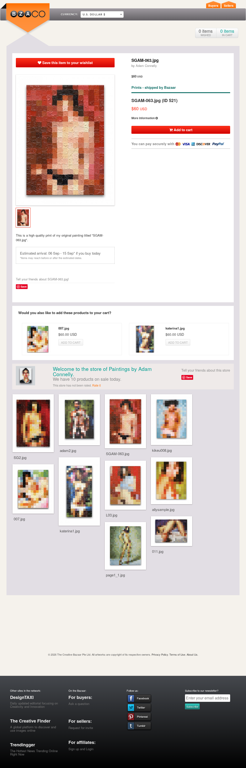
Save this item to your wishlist (67, 62)
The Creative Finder (30, 721)
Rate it (96, 385)
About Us (192, 654)
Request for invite (80, 728)
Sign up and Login (80, 749)
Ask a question (78, 704)
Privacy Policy (160, 654)
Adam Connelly (146, 65)
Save (24, 286)
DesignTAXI (22, 697)
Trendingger (22, 745)
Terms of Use (177, 654)
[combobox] (102, 14)
